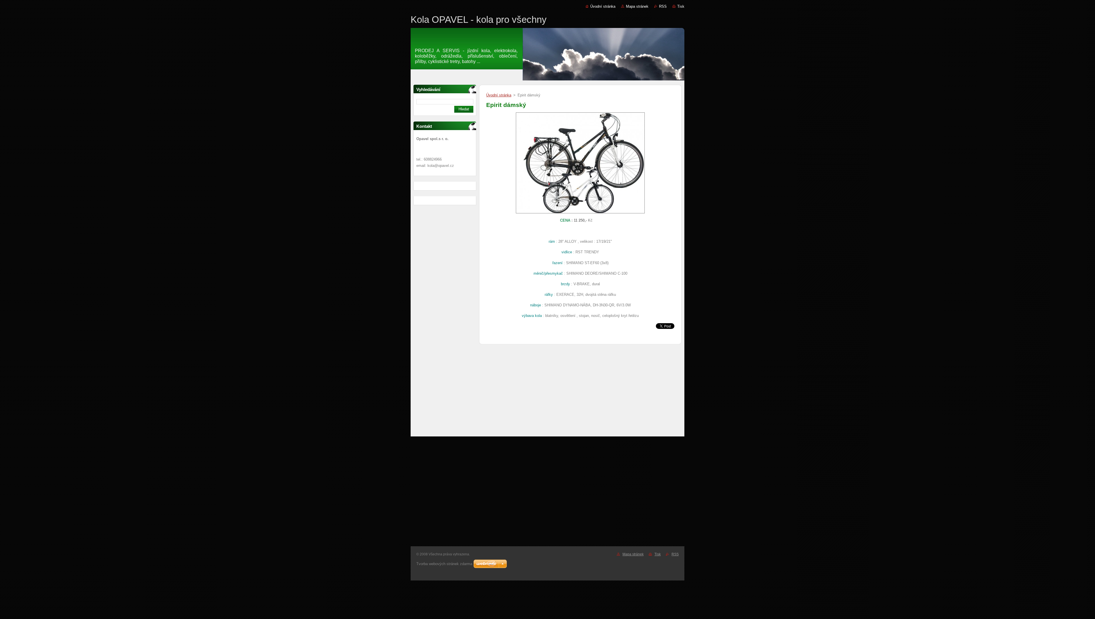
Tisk (680, 6)
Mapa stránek (637, 6)
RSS (663, 6)
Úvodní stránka (602, 6)
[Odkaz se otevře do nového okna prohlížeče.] (580, 213)
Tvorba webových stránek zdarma (444, 564)
